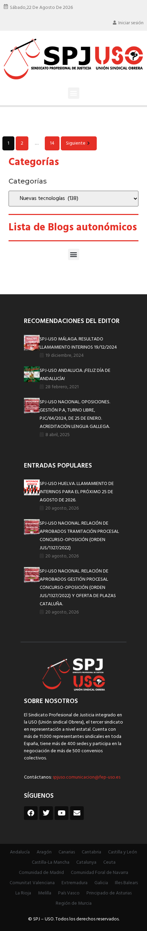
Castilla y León (122, 852)
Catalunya (86, 862)
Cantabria (91, 852)
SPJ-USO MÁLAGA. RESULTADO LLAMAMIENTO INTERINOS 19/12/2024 (78, 343)
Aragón (44, 852)
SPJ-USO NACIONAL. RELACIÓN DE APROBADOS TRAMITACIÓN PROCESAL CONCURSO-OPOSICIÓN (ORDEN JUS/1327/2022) (79, 536)
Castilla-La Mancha (50, 862)
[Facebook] (31, 813)
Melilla (44, 893)
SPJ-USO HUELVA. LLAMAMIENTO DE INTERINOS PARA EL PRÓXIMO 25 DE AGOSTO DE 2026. (77, 492)
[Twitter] (46, 813)
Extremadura (75, 883)
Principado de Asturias (109, 893)
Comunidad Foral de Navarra (99, 873)
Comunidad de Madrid (41, 873)
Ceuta (109, 862)
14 (52, 143)
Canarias (66, 852)
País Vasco (69, 893)
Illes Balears (126, 883)
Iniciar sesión (131, 23)
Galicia (101, 883)
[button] (73, 93)
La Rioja (23, 893)
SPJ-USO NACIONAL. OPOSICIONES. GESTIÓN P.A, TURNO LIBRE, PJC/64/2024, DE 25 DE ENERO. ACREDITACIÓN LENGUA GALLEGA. (75, 414)
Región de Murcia (74, 903)
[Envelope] (77, 813)
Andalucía (20, 852)
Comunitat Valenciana (32, 883)
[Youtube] (61, 813)
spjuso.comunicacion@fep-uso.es (86, 777)
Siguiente (75, 143)
